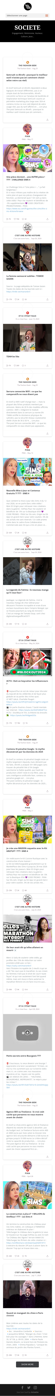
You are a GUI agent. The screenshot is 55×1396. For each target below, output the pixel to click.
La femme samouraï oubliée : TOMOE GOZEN (25, 277)
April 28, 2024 (34, 1009)
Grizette (34, 1392)
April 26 (30, 1176)
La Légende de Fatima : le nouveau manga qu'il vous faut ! (27, 591)
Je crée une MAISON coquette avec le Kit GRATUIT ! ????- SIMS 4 (26, 849)
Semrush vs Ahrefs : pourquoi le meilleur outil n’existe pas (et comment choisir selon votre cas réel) (27, 77)
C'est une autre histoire (27, 235)
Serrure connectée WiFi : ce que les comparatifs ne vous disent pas (24, 393)
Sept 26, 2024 (36, 238)
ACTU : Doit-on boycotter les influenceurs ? (27, 682)
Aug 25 (35, 68)
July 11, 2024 (36, 1275)
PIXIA (27, 136)
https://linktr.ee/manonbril (18, 291)
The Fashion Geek (27, 65)
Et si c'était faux (27, 316)
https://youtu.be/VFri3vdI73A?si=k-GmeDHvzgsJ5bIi (27, 1086)
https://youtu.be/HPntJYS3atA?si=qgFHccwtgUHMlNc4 (27, 703)
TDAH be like (12, 356)
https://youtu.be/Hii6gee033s (23, 715)
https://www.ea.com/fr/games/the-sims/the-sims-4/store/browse (26, 210)
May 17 (30, 139)
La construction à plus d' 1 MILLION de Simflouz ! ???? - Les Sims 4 (25, 1215)
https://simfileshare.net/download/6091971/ (26, 1243)
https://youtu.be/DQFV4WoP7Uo (33, 710)
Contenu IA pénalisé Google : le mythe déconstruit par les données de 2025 (25, 750)
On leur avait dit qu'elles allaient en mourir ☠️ (24, 949)
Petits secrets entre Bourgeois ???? (23, 1055)
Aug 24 (35, 743)
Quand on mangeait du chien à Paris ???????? (24, 1314)
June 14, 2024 (34, 319)
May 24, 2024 (34, 643)
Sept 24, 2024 (36, 552)
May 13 (30, 453)
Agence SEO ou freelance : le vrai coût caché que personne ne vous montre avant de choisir (25, 1114)
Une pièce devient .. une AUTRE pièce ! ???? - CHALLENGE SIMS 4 (25, 178)
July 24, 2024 (36, 910)
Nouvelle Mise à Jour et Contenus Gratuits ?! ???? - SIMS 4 (23, 492)
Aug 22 (35, 1105)
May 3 (30, 811)
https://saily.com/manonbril (18, 965)
